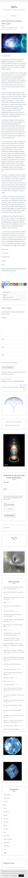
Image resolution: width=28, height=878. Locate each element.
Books (4, 805)
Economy (5, 815)
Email (3, 347)
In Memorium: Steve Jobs (8, 611)
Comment (4, 317)
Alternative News (6, 794)
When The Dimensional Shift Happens (11, 729)
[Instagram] (3, 287)
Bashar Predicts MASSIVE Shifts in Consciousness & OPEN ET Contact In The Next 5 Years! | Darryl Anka (13, 659)
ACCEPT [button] (21, 875)
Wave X (18, 299)
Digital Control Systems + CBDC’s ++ (11, 725)
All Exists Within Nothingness (9, 669)
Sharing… (5, 629)
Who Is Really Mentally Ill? (9, 684)
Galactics (5, 825)
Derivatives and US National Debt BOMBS (12, 710)
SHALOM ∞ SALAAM (8, 677)
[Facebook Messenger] (5, 284)
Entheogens (5, 818)
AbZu (14, 6)
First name (6, 482)
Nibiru (4, 832)
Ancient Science (6, 798)
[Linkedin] (14, 284)
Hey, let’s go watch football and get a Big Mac (12, 705)
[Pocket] (22, 284)
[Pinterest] (17, 284)
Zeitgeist (5, 852)
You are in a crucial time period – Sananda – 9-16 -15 (14, 387)
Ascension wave (8, 299)
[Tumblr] (25, 284)
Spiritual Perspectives (9, 27)
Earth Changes (6, 811)
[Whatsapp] (19, 284)
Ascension (5, 801)
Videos (4, 849)
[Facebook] (3, 284)
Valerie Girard (14, 299)
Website (3, 354)
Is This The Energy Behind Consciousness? (12, 664)
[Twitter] (8, 284)
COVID (5, 808)
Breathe (4, 602)
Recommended (6, 835)
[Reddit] (11, 284)
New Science (6, 828)
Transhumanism (6, 842)
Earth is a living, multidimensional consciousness (13, 592)
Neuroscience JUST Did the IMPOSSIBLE (12, 606)
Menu (14, 15)
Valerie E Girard (6, 55)
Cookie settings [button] (13, 875)
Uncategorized (6, 845)
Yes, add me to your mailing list (9, 362)
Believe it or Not (6, 681)
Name (3, 339)
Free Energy (5, 822)
